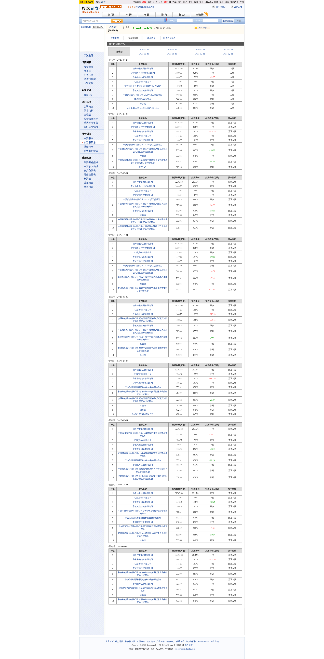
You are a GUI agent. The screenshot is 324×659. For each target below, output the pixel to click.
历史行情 (88, 75)
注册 (239, 21)
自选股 (200, 14)
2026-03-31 (200, 49)
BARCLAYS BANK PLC (142, 414)
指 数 (146, 14)
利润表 (87, 178)
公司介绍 (215, 641)
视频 (196, 2)
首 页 (111, 14)
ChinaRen (209, 2)
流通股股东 (90, 142)
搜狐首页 (137, 2)
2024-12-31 (228, 54)
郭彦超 (143, 103)
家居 (185, 2)
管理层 (87, 114)
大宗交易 (88, 83)
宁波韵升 (113, 27)
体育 (150, 2)
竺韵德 (143, 156)
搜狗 (242, 2)
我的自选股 (98, 27)
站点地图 (119, 641)
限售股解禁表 (91, 151)
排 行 (164, 14)
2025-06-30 (172, 54)
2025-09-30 (144, 54)
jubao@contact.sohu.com (185, 649)
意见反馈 (132, 7)
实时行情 (202, 27)
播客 (201, 2)
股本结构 (88, 110)
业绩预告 (88, 182)
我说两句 (234, 2)
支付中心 (141, 641)
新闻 (144, 2)
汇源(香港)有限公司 (143, 81)
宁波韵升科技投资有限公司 (143, 73)
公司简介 (88, 106)
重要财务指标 (91, 162)
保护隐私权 (191, 641)
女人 (191, 2)
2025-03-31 (200, 54)
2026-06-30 (172, 49)
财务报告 (88, 186)
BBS (227, 2)
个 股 (129, 14)
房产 (180, 2)
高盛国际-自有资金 (142, 99)
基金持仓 (88, 146)
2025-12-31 (228, 49)
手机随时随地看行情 (145, 7)
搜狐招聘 (151, 641)
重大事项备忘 (91, 123)
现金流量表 (90, 174)
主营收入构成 (91, 166)
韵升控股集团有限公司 (143, 68)
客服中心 (170, 641)
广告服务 (160, 641)
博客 (222, 2)
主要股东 (88, 138)
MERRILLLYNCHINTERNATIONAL (143, 108)
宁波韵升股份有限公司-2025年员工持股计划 (142, 95)
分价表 (87, 71)
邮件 (216, 2)
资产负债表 (90, 170)
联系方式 (180, 641)
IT (170, 2)
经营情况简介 (91, 118)
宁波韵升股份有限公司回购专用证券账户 (143, 86)
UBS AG (142, 167)
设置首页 (109, 641)
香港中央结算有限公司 (143, 77)
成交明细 (88, 67)
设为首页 (238, 7)
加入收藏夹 (221, 7)
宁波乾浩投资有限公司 (143, 90)
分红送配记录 (91, 127)
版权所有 (188, 645)
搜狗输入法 (130, 641)
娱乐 (158, 2)
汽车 (174, 2)
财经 (166, 2)
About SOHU (203, 641)
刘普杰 (143, 410)
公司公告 (88, 95)
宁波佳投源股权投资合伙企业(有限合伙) (143, 387)
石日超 (143, 355)
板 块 (182, 14)
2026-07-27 (144, 49)
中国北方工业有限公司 (143, 465)
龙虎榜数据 (90, 79)
